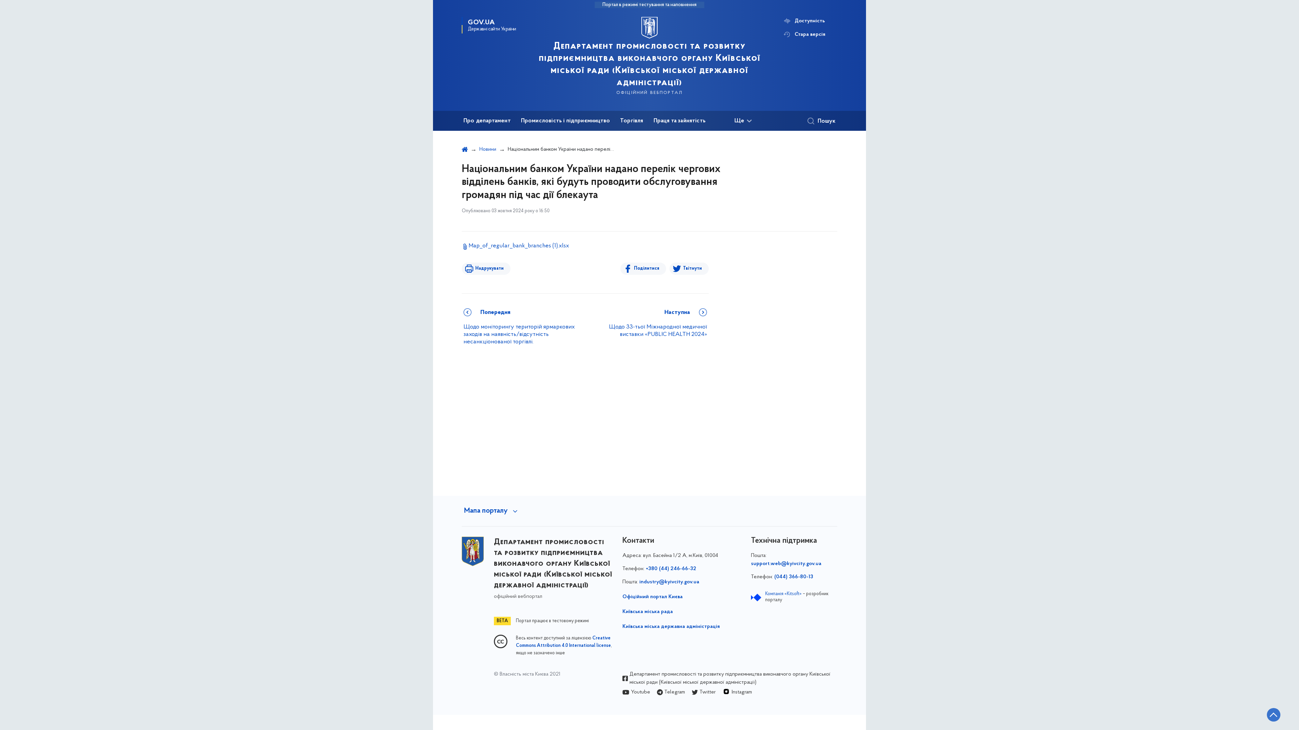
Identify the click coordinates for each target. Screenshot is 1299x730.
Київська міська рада (647, 611)
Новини (487, 149)
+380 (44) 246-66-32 (671, 568)
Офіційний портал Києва (652, 597)
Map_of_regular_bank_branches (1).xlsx (519, 246)
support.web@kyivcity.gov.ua (786, 563)
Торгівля (631, 121)
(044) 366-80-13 (793, 577)
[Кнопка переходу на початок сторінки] (1273, 715)
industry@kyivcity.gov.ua (669, 582)
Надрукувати (489, 268)
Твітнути (692, 268)
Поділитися (646, 268)
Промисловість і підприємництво (565, 121)
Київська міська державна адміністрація (671, 626)
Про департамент (487, 121)
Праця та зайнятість (680, 121)
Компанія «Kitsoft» (783, 594)
